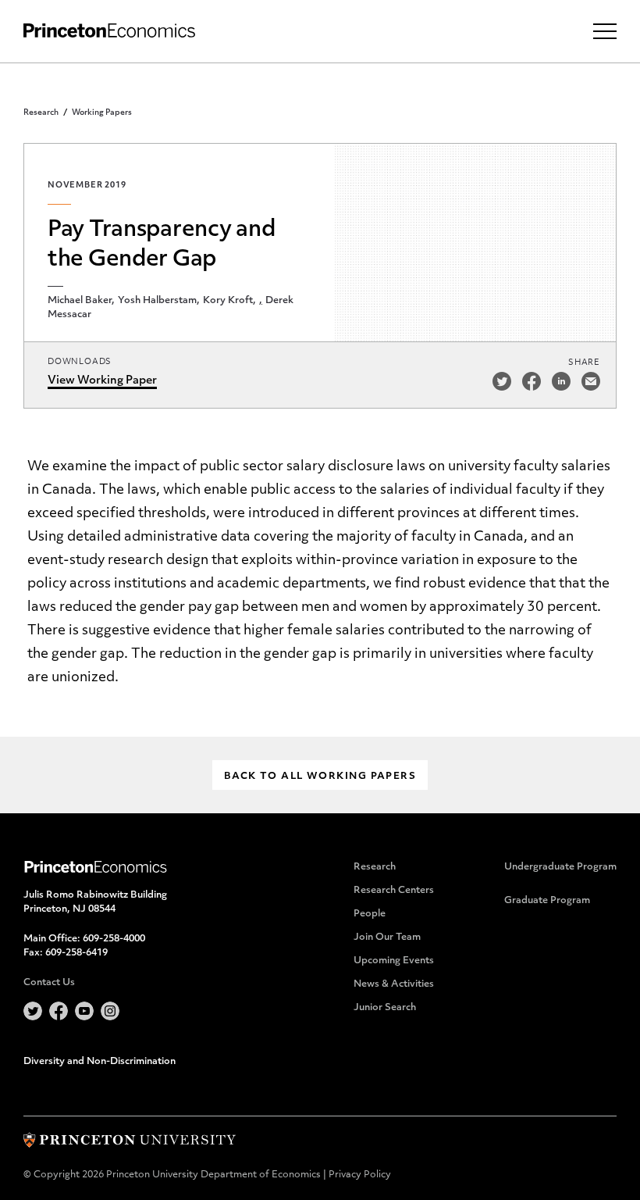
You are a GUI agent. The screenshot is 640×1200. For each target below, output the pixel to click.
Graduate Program (547, 900)
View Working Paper (102, 381)
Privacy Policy (360, 1175)
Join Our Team (387, 937)
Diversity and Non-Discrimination (99, 1061)
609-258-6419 (76, 953)
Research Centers (394, 890)
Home (109, 30)
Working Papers (102, 113)
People (370, 914)
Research (41, 113)
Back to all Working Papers (320, 776)
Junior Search (385, 1007)
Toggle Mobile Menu (605, 31)
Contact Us (49, 983)
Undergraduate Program (560, 867)
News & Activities (394, 984)
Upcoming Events (394, 961)
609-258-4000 (114, 939)
